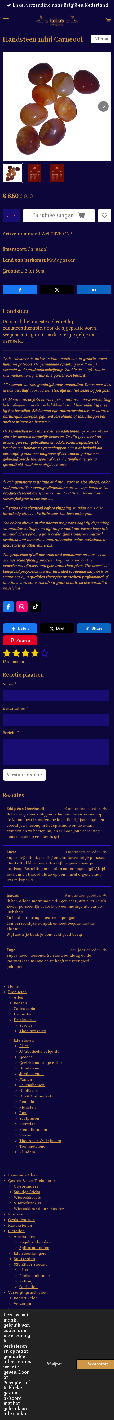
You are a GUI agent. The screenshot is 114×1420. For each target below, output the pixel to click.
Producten (17, 991)
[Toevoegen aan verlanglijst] (104, 215)
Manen (25, 1079)
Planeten (27, 1107)
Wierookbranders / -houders (39, 1208)
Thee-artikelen (32, 1030)
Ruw (23, 1112)
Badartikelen (26, 1298)
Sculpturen (29, 1118)
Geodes (26, 1057)
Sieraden (27, 1124)
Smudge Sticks (27, 1191)
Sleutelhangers (33, 1129)
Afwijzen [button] (54, 1364)
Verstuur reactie (24, 775)
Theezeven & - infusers (40, 1140)
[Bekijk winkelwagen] (108, 20)
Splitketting (24, 1258)
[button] (13, 173)
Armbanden (25, 1236)
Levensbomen (32, 1084)
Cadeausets (24, 1008)
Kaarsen (15, 1214)
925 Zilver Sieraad (31, 1264)
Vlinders (27, 1152)
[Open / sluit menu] (6, 20)
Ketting (25, 1281)
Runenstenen (20, 1225)
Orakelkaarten (21, 1219)
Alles (18, 997)
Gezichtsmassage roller (40, 1062)
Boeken (20, 1003)
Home (13, 986)
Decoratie (23, 1014)
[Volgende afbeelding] (103, 106)
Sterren (26, 1135)
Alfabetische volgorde (39, 1051)
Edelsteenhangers (30, 1253)
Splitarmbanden (34, 1247)
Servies (26, 1025)
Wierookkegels (27, 1197)
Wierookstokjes (28, 1203)
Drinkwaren (25, 1019)
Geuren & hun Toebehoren (32, 1180)
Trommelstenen (33, 1146)
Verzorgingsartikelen (27, 1292)
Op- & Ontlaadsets (36, 1096)
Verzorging (23, 1303)
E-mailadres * (15, 708)
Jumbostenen (31, 1073)
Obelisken (28, 1090)
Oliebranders (26, 1186)
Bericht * (11, 732)
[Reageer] (104, 808)
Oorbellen (28, 1286)
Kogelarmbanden (35, 1242)
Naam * (10, 684)
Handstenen (30, 1068)
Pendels (26, 1101)
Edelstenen (24, 1040)
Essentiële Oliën (23, 1175)
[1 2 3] (11, 215)
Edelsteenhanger (34, 1275)
